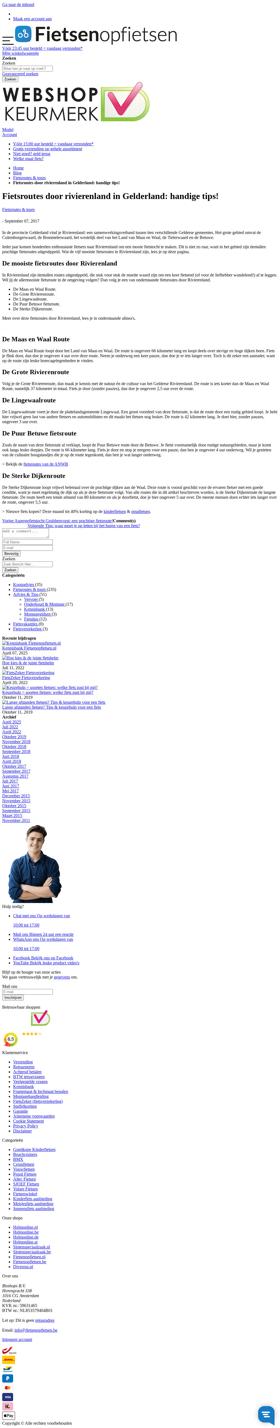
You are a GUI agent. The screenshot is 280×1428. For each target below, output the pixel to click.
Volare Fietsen (25, 1189)
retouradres (44, 1320)
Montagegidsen (38, 614)
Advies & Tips (26, 594)
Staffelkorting (25, 1106)
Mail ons (43, 934)
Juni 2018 (10, 756)
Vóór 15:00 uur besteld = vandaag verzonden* (53, 144)
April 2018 (11, 761)
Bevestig (11, 554)
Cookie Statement (28, 1121)
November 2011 (16, 820)
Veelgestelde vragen (30, 1081)
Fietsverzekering (28, 629)
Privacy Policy (25, 1126)
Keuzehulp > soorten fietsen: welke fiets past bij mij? (47, 692)
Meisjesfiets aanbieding (33, 1203)
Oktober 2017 (14, 766)
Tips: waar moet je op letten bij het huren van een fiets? (84, 525)
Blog (17, 173)
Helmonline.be (26, 1232)
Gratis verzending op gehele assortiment (47, 148)
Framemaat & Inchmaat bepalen (40, 1091)
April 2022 (11, 731)
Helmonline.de (26, 1237)
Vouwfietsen (24, 1169)
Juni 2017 (10, 786)
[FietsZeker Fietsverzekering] (28, 672)
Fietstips (31, 619)
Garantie (20, 1111)
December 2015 (16, 796)
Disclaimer (22, 1131)
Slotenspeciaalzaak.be (32, 1252)
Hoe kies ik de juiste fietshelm (28, 662)
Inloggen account (17, 1339)
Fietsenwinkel (25, 1194)
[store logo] (96, 43)
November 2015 (16, 800)
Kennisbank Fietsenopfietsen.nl (29, 648)
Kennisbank (35, 609)
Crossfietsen (23, 1164)
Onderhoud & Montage (45, 604)
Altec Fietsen (24, 1179)
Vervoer (31, 599)
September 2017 (16, 771)
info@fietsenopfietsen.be (35, 1330)
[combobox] (27, 564)
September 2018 (16, 751)
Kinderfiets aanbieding (32, 1198)
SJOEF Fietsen (26, 1184)
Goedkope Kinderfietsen (34, 1149)
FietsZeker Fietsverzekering (26, 677)
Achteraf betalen (27, 1071)
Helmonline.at (25, 1242)
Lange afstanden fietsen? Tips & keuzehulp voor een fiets (51, 707)
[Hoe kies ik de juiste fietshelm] (30, 658)
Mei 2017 (10, 791)
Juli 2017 (10, 781)
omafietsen (140, 511)
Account (9, 134)
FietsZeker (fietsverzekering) (38, 1101)
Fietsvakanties (26, 624)
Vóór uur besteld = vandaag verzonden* (42, 48)
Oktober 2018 (14, 746)
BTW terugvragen (29, 1076)
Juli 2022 (10, 727)
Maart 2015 (12, 815)
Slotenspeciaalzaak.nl (31, 1247)
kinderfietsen (115, 511)
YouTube (46, 962)
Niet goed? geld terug (31, 153)
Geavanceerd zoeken (20, 73)
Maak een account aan (32, 18)
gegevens (62, 977)
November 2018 (16, 741)
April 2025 (11, 722)
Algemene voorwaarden (34, 1116)
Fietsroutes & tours (29, 177)
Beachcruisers (25, 1154)
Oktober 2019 (14, 736)
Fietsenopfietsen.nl (29, 1256)
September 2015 (16, 810)
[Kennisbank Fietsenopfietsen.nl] (31, 643)
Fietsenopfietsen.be (29, 1261)
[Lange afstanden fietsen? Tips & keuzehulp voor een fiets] (53, 702)
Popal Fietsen (24, 1174)
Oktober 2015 (14, 805)
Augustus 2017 (15, 776)
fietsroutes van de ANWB (46, 464)
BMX (18, 1159)
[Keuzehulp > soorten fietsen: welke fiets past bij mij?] (50, 687)
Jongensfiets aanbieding (33, 1208)
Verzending (23, 1062)
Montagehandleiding (31, 1096)
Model (7, 129)
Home (18, 168)
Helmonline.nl (25, 1227)
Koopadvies (24, 584)
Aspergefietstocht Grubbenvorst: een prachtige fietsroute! (57, 520)
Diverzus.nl (23, 1266)
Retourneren (23, 1066)
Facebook (43, 958)
